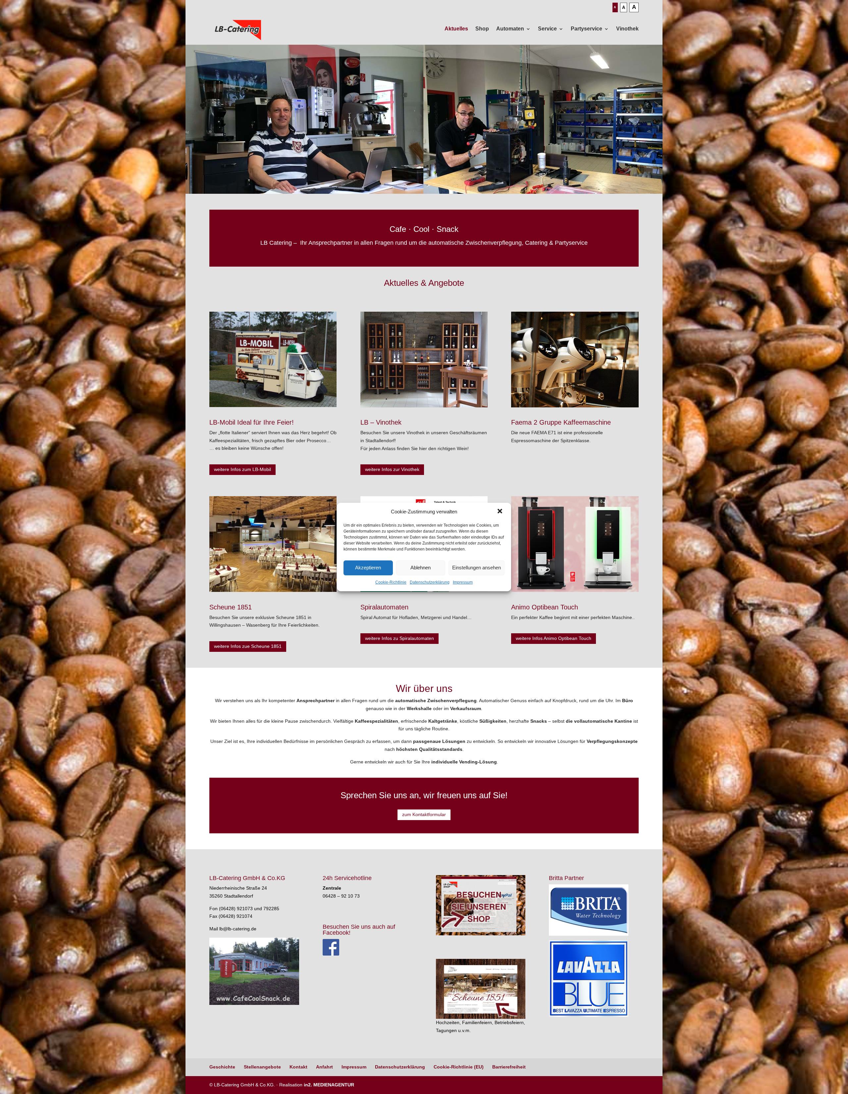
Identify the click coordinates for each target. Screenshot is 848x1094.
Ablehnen (420, 567)
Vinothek (627, 28)
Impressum (463, 582)
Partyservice (586, 28)
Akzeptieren (368, 567)
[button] (500, 512)
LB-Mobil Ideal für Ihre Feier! (251, 422)
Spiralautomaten (384, 607)
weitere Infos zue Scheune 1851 (248, 646)
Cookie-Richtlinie (390, 582)
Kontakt (298, 1066)
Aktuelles (456, 28)
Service (547, 28)
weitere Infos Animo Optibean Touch (553, 638)
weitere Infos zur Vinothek (392, 469)
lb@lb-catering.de (237, 928)
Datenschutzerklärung (430, 582)
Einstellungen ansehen (476, 567)
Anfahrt (324, 1066)
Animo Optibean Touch (544, 607)
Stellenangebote (262, 1066)
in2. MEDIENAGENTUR (329, 1084)
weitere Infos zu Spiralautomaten (399, 638)
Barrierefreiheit (509, 1066)
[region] (424, 119)
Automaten (510, 28)
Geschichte (222, 1066)
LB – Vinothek (380, 422)
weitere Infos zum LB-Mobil (242, 469)
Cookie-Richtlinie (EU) (459, 1066)
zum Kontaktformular (424, 814)
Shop (482, 28)
